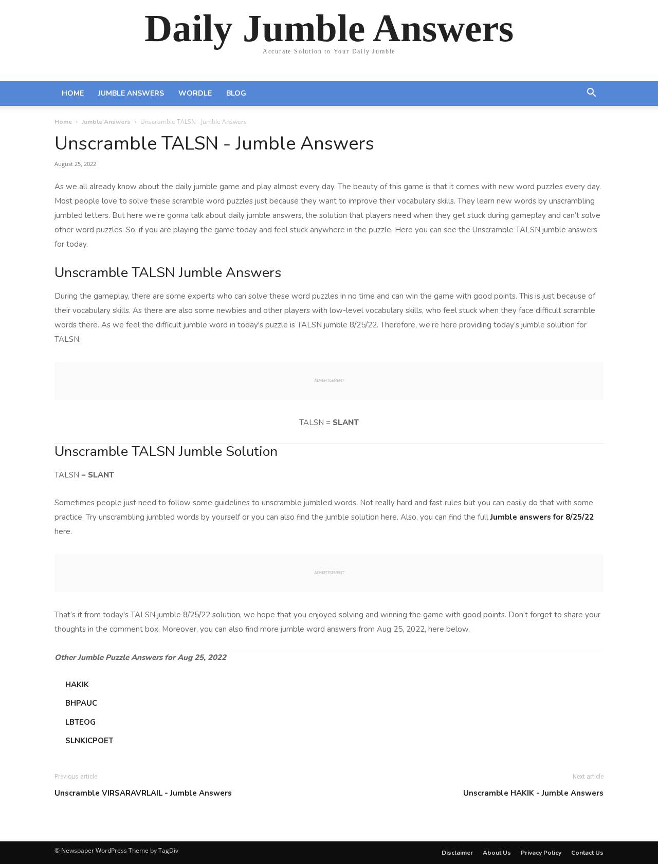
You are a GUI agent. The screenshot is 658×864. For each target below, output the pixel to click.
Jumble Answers (131, 93)
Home (73, 93)
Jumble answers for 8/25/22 (542, 517)
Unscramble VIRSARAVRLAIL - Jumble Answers (143, 793)
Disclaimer (457, 853)
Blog (236, 93)
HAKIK (77, 684)
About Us (497, 853)
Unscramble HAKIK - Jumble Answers (533, 793)
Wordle (195, 93)
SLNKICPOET (89, 741)
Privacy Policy (541, 853)
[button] (591, 94)
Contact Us (587, 853)
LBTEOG (80, 722)
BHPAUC (81, 703)
